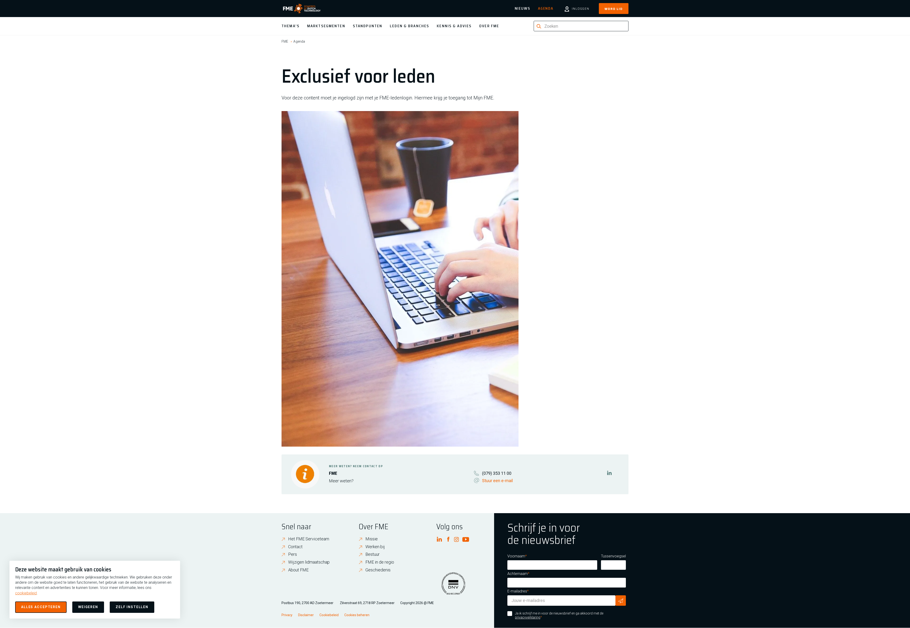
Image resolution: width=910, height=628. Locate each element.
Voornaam (516, 556)
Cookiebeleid (329, 615)
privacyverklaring (527, 617)
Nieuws (522, 8)
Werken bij (375, 546)
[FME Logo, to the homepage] (302, 8)
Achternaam (517, 573)
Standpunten (367, 26)
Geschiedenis (378, 569)
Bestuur (372, 554)
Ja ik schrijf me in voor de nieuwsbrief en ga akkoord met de (559, 615)
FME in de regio (379, 562)
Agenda (545, 8)
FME (285, 41)
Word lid (614, 8)
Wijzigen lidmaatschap (309, 562)
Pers (292, 554)
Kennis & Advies (454, 26)
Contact (295, 546)
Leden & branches (409, 26)
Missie (371, 538)
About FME (298, 569)
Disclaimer (306, 615)
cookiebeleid (26, 593)
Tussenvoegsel (613, 556)
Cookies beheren (356, 615)
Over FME (489, 26)
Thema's (291, 26)
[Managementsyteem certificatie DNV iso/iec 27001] (453, 586)
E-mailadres (517, 591)
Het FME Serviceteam (308, 538)
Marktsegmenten (326, 26)
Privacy (287, 615)
